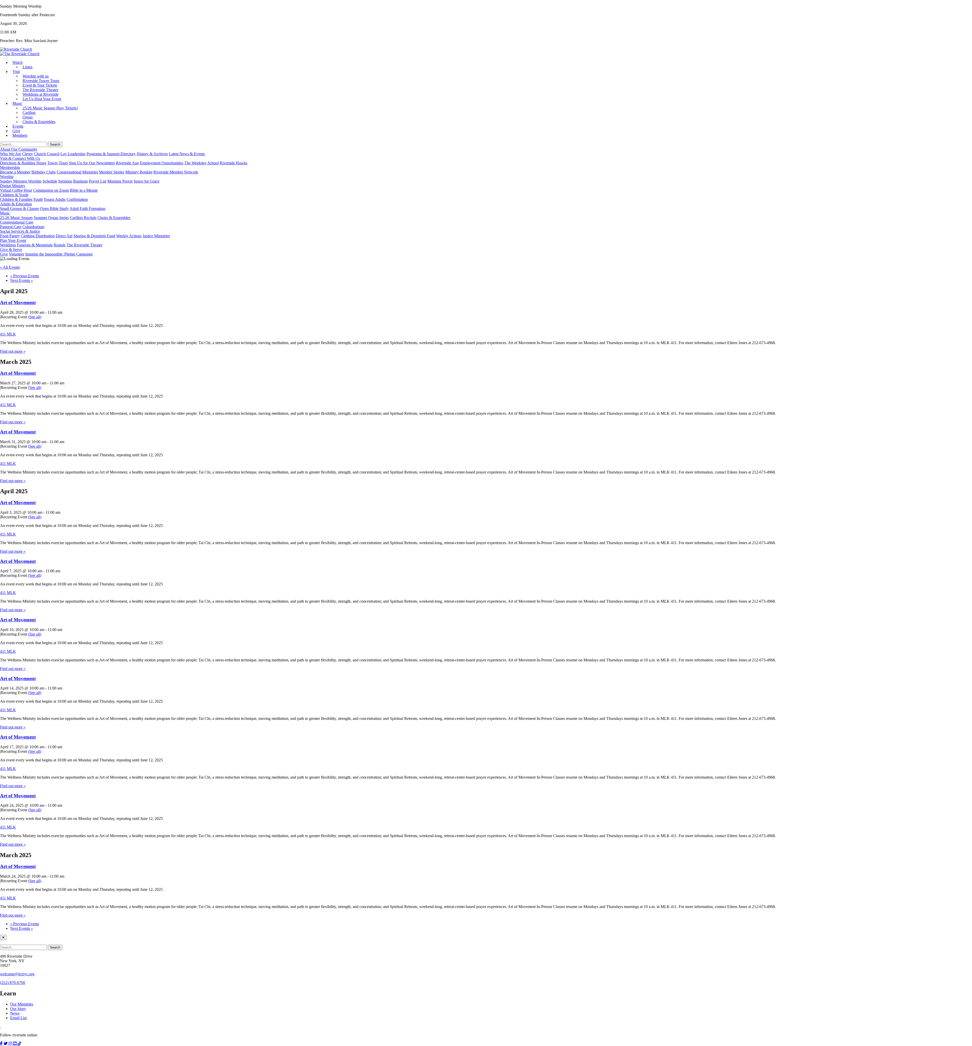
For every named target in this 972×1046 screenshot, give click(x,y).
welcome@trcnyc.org (17, 974)
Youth (38, 199)
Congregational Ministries (77, 172)
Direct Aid (64, 236)
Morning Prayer (120, 181)
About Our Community (18, 149)
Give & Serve (11, 249)
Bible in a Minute (84, 190)
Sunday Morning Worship (21, 181)
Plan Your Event (13, 240)
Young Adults (55, 199)
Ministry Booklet (138, 172)
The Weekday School (201, 163)
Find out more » (13, 351)
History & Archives (152, 154)
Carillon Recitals (83, 217)
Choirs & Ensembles (39, 122)
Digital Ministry (12, 186)
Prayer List (97, 181)
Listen (27, 67)
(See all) (34, 317)
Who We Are (10, 154)
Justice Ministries (156, 236)
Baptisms (80, 181)
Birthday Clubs (43, 172)
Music (17, 103)
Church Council (46, 154)
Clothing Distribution (38, 236)
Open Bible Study (54, 208)
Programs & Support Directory (111, 154)
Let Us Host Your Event (42, 99)
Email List (18, 1018)
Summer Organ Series (51, 217)
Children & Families (16, 199)
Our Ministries (21, 1004)
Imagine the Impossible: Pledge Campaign (59, 254)
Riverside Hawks (233, 163)
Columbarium (33, 227)
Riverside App (127, 163)
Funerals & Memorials (35, 245)
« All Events (10, 267)
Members (19, 135)
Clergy (27, 154)
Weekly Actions (128, 236)
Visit (16, 71)
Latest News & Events (187, 154)
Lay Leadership (73, 154)
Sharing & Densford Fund (94, 236)
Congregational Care (16, 222)
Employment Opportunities (161, 163)
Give (4, 254)
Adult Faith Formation (87, 208)
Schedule (50, 181)
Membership (10, 167)
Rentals (60, 245)
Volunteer (16, 254)
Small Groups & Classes (19, 208)
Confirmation (77, 199)
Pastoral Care (10, 227)
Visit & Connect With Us (20, 158)
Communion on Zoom (51, 190)
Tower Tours (57, 163)
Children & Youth (14, 195)
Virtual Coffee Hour (16, 190)
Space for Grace (146, 181)
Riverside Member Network (175, 172)
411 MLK (8, 334)
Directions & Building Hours (23, 163)
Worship (6, 176)
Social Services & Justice (20, 231)
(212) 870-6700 (12, 982)
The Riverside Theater (84, 245)
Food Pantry (10, 236)
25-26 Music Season (16, 217)
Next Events (21, 280)
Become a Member (15, 172)
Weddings (8, 245)
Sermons (65, 181)
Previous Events (24, 276)
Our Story (18, 1008)
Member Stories (111, 172)
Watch (17, 62)
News (14, 1013)
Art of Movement (18, 302)
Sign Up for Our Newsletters (92, 163)
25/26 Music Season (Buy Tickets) (50, 108)
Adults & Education (16, 204)
